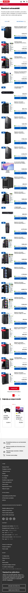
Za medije (4, 477)
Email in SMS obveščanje (8, 514)
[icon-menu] (1, 1)
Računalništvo (6, 4)
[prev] (10, 395)
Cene (3, 560)
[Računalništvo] (2, 4)
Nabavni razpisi (5, 488)
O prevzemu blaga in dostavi (8, 564)
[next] (19, 395)
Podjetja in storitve (6, 469)
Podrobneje (10, 580)
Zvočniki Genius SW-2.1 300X (7, 417)
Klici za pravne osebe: (7, 537)
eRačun (4, 500)
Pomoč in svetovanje (7, 544)
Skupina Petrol (5, 467)
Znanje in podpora (6, 546)
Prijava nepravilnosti (6, 482)
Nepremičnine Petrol (7, 486)
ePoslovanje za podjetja (8, 498)
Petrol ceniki (5, 549)
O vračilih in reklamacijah (8, 566)
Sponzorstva (5, 484)
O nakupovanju (5, 556)
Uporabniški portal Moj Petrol (9, 495)
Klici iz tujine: (5, 530)
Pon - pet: (4, 532)
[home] (6, 2)
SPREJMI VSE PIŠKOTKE (14, 585)
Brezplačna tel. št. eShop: (8, 528)
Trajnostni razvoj (6, 471)
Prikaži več (14, 388)
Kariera (4, 473)
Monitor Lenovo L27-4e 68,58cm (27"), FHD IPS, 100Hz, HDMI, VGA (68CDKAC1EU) (19, 417)
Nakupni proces (6, 558)
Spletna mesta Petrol (7, 510)
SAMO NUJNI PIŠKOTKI (14, 590)
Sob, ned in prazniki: (7, 534)
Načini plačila (5, 562)
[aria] (7, 410)
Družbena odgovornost (7, 480)
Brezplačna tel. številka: (7, 526)
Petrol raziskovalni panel (7, 512)
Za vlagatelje (5, 475)
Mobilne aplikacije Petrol (8, 508)
